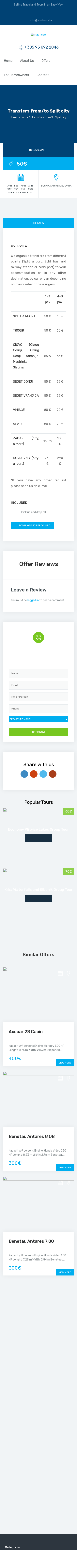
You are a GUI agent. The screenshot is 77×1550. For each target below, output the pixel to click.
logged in (33, 600)
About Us (27, 61)
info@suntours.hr (40, 20)
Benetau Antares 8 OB (32, 1136)
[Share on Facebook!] (24, 774)
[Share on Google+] (34, 774)
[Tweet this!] (43, 774)
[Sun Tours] (38, 36)
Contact (43, 75)
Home (8, 61)
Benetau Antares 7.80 (31, 1241)
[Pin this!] (52, 774)
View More (65, 1062)
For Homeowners (16, 75)
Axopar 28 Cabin (26, 1031)
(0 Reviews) (36, 150)
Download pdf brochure (34, 525)
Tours (24, 117)
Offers (45, 61)
